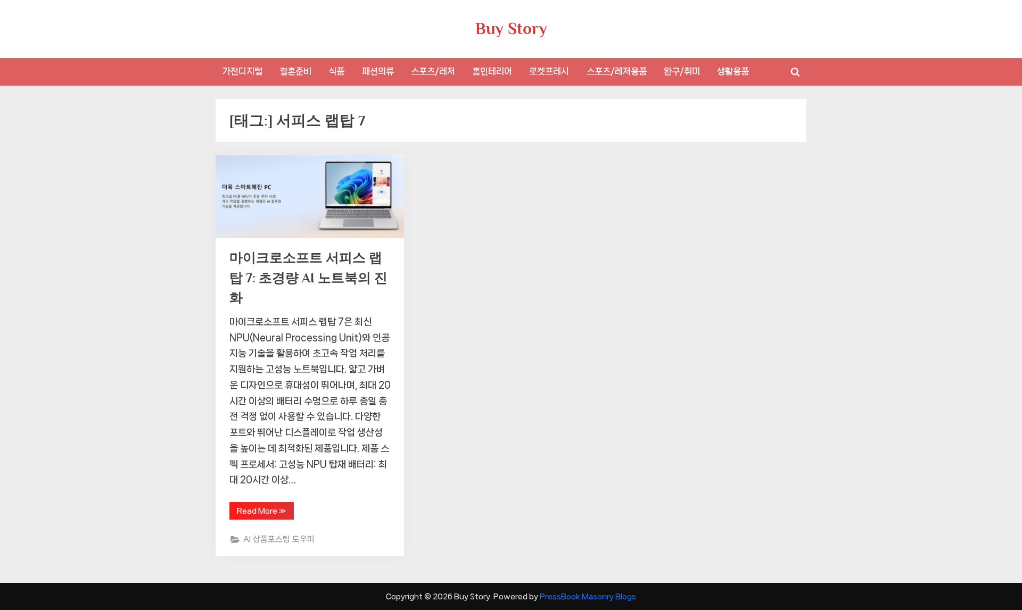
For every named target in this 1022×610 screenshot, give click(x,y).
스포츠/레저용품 (617, 71)
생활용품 (733, 71)
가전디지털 (242, 71)
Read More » (261, 513)
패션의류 (378, 71)
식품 (336, 71)
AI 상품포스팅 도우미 (279, 539)
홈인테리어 (492, 71)
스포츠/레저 (433, 71)
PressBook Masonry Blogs (588, 596)
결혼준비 (295, 71)
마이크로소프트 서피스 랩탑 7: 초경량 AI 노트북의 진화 (308, 277)
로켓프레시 (549, 71)
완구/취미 (682, 71)
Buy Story (511, 28)
